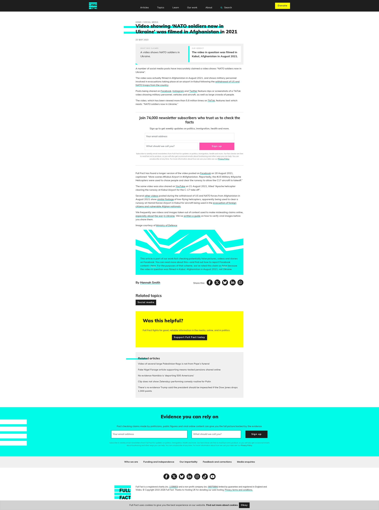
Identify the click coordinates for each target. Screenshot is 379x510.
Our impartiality (188, 462)
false (224, 266)
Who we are (131, 462)
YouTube (180, 186)
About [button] (208, 8)
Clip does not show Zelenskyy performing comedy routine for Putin (174, 382)
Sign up (217, 146)
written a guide (192, 216)
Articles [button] (144, 8)
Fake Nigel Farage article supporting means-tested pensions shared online (179, 370)
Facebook (166, 91)
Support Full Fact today (189, 337)
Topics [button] (160, 8)
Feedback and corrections (217, 462)
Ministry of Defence (166, 225)
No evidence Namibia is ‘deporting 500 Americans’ (166, 376)
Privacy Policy (223, 159)
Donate (282, 6)
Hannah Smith (150, 282)
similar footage (165, 199)
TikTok (211, 101)
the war (158, 216)
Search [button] (228, 8)
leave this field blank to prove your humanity (12, 411)
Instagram (178, 91)
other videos (151, 196)
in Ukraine (169, 216)
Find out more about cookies (222, 505)
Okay (244, 505)
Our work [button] (192, 8)
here (153, 266)
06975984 (212, 487)
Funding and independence (158, 462)
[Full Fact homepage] (93, 5)
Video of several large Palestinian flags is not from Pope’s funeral (173, 364)
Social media (146, 302)
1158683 (173, 487)
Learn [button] (175, 8)
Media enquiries (246, 462)
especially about (145, 216)
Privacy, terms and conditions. (239, 490)
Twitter (193, 91)
